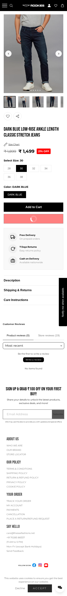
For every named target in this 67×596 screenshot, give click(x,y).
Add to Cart (33, 207)
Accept (40, 588)
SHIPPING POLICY (17, 473)
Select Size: (13, 160)
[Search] (11, 5)
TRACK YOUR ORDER (19, 501)
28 (9, 168)
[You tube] (46, 565)
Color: (16, 187)
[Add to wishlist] (8, 116)
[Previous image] (8, 53)
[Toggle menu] (5, 5)
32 (33, 168)
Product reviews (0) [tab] (18, 335)
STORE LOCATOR (16, 454)
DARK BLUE (15, 194)
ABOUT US (13, 439)
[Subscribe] (58, 414)
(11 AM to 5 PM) (15, 542)
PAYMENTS (13, 509)
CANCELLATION (16, 514)
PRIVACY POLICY (16, 482)
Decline (20, 588)
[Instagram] (40, 566)
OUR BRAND (14, 450)
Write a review (33, 359)
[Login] (49, 5)
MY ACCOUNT (15, 505)
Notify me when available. (62, 302)
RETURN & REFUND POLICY (23, 477)
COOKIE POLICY (16, 486)
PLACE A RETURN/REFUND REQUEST (28, 518)
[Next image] (58, 53)
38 (21, 176)
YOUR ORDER (14, 494)
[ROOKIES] (33, 5)
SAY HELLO (13, 526)
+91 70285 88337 (16, 537)
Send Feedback (15, 551)
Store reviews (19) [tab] (49, 335)
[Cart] (62, 5)
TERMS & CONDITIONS (19, 468)
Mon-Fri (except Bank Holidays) (24, 546)
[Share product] (17, 116)
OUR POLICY (14, 462)
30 (21, 168)
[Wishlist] (56, 5)
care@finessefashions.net (21, 533)
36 (9, 176)
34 (45, 168)
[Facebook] (34, 566)
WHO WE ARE (15, 445)
